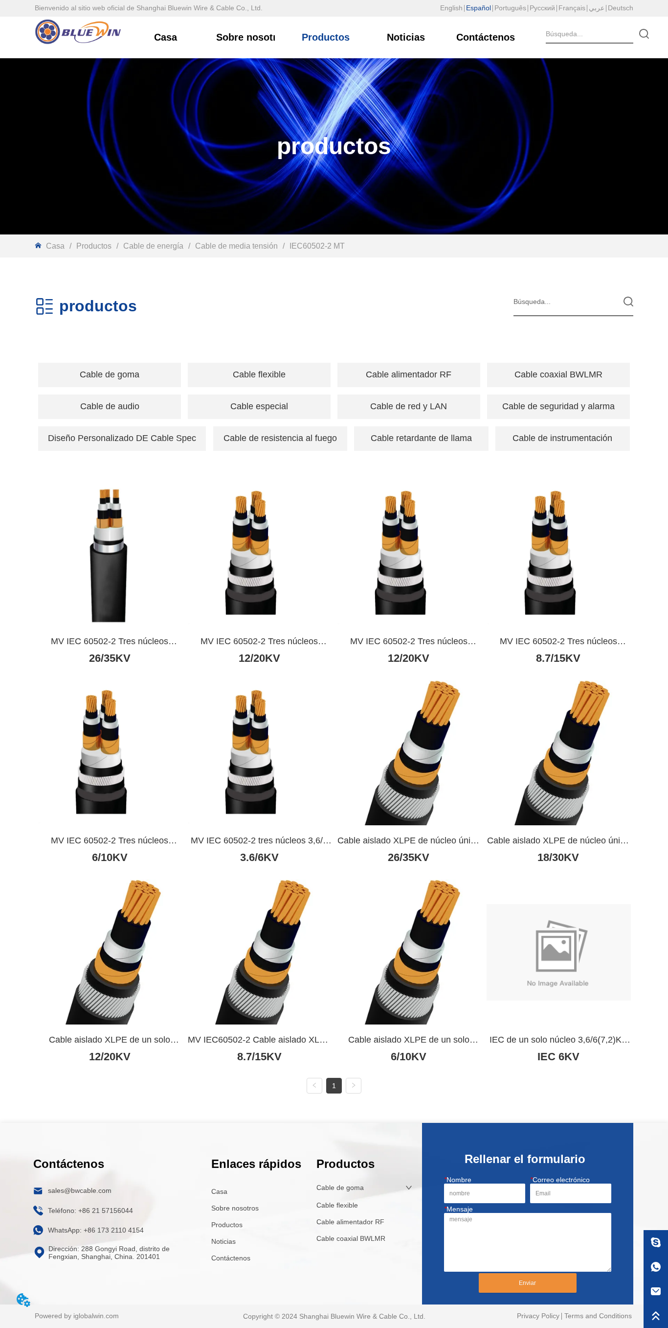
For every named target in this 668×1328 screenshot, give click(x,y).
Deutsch (620, 8)
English (451, 8)
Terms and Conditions (598, 1316)
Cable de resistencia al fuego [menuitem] (280, 438)
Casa (55, 246)
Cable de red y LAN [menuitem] (408, 406)
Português (510, 8)
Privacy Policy (538, 1316)
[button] (109, 374)
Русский (542, 8)
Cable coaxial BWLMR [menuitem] (558, 374)
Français (571, 8)
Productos (93, 246)
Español (478, 8)
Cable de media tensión (236, 246)
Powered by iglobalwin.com (77, 1316)
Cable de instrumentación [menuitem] (562, 438)
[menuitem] (109, 375)
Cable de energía (153, 246)
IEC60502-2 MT (317, 246)
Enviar (527, 1283)
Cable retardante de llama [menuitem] (421, 438)
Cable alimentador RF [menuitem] (408, 374)
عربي (596, 8)
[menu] (334, 375)
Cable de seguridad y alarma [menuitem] (558, 406)
